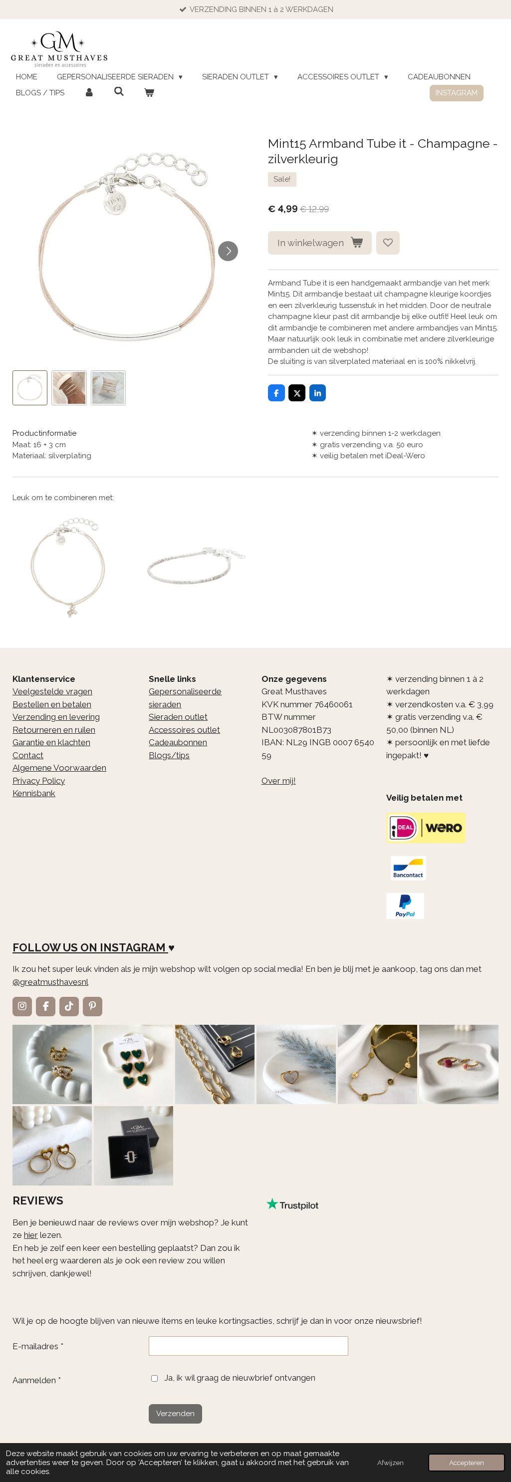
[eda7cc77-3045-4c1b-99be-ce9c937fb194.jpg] (296, 1064)
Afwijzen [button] (390, 1463)
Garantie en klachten (51, 742)
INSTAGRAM (132, 947)
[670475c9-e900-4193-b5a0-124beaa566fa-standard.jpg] (459, 1064)
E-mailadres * (37, 1346)
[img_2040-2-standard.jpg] (133, 1064)
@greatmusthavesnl (50, 982)
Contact (27, 755)
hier (31, 1235)
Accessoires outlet (184, 730)
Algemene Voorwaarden (59, 768)
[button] (29, 387)
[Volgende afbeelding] (228, 251)
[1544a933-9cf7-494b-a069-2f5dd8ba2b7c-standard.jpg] (377, 1064)
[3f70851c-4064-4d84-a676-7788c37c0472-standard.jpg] (52, 1145)
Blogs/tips (169, 755)
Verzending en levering (56, 717)
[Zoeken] (119, 92)
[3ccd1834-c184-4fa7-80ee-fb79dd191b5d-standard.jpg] (52, 1064)
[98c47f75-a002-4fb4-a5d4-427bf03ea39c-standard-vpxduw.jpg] (133, 1145)
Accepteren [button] (466, 1463)
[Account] (89, 93)
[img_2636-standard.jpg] (215, 1064)
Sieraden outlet (178, 717)
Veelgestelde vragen (52, 691)
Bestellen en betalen (51, 704)
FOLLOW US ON (54, 947)
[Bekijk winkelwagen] (149, 93)
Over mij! (278, 781)
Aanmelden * (36, 1380)
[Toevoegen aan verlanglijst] (388, 243)
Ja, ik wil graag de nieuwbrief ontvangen (239, 1378)
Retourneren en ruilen (53, 730)
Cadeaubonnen (178, 742)
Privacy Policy (38, 781)
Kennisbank (33, 793)
